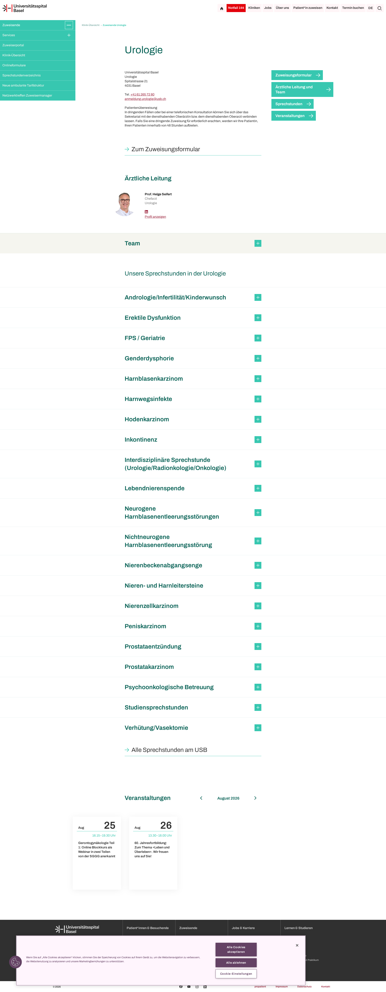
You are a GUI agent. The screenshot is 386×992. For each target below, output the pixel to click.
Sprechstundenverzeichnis (21, 75)
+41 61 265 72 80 (142, 94)
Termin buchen (353, 7)
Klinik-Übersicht (13, 55)
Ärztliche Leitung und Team (294, 89)
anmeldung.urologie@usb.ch (145, 99)
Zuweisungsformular (293, 75)
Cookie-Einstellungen (236, 973)
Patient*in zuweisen (307, 7)
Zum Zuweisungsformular (165, 149)
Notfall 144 (236, 7)
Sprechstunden (288, 104)
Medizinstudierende (295, 955)
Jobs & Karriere (243, 928)
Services (8, 35)
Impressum (282, 986)
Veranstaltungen (290, 116)
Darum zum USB (293, 964)
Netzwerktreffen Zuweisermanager (27, 95)
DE (370, 8)
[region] (161, 960)
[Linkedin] (146, 211)
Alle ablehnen (236, 962)
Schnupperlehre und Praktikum (301, 960)
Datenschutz (304, 986)
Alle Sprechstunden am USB (169, 750)
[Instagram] (197, 986)
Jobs (268, 7)
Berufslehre (290, 942)
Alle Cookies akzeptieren (236, 949)
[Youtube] (189, 986)
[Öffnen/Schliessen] (69, 25)
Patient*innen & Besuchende (148, 928)
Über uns (282, 7)
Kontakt (332, 7)
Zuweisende (11, 25)
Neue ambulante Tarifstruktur (23, 85)
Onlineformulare (14, 65)
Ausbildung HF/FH (294, 951)
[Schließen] (297, 945)
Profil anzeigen (155, 216)
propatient (260, 986)
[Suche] (380, 8)
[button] (193, 243)
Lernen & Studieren (298, 928)
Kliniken (254, 7)
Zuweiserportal (13, 45)
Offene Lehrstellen (294, 946)
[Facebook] (181, 986)
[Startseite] (24, 8)
